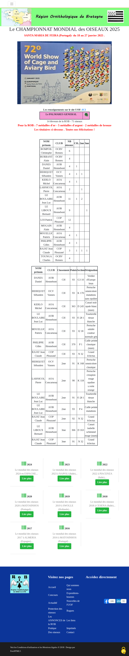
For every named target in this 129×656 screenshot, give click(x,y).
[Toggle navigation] (12, 4)
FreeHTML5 (15, 651)
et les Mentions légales (47, 647)
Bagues (70, 610)
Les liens (71, 620)
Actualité (52, 602)
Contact (70, 632)
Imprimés (71, 628)
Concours (53, 595)
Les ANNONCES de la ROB (56, 620)
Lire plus (26, 478)
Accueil (52, 587)
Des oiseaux (54, 632)
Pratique (52, 628)
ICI (84, 109)
